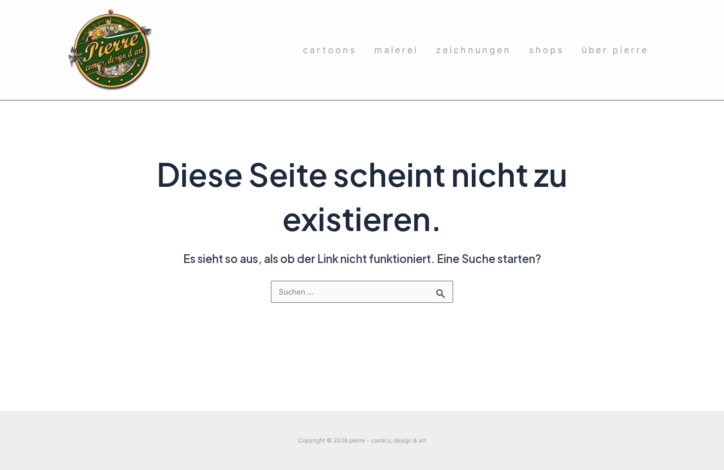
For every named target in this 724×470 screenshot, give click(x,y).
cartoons (330, 50)
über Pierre (615, 50)
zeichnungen (473, 50)
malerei (396, 50)
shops (546, 50)
